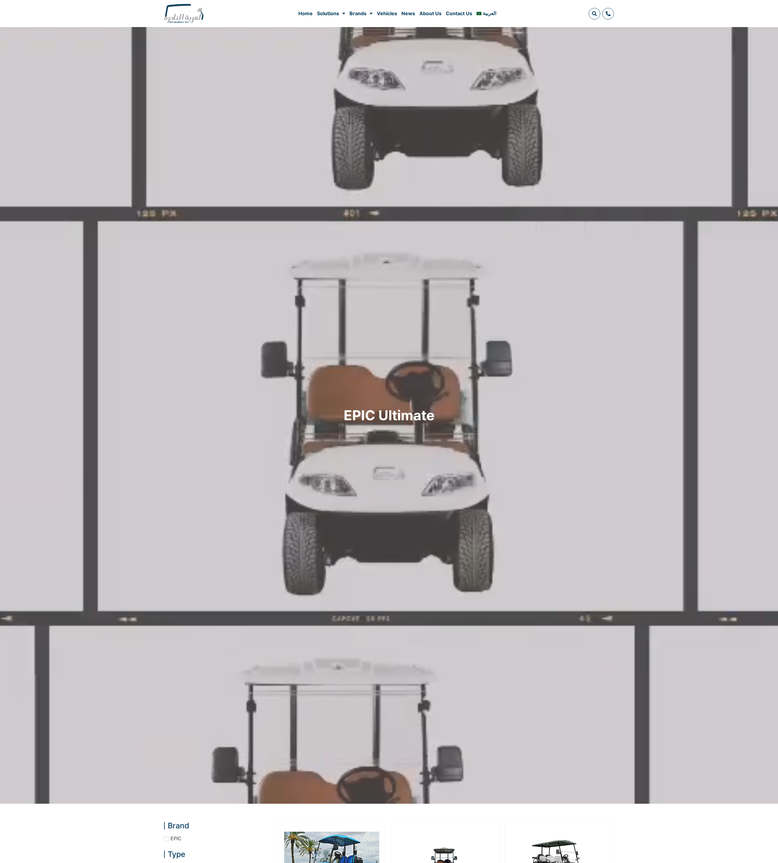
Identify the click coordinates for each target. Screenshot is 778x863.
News (408, 13)
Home (305, 13)
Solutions (328, 13)
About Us (430, 13)
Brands (358, 13)
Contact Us (459, 13)
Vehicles (387, 13)
